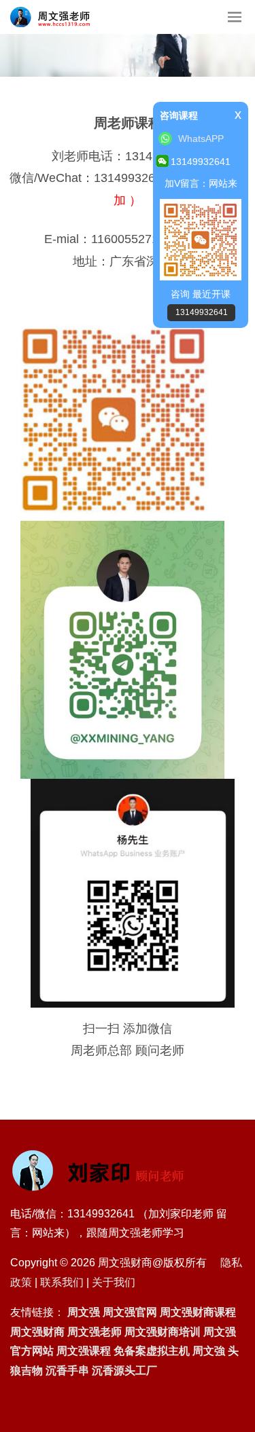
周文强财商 (37, 1332)
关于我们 (113, 1282)
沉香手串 (67, 1370)
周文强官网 (130, 1312)
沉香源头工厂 (124, 1370)
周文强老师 (94, 1332)
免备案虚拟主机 (152, 1351)
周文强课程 (83, 1351)
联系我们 (62, 1282)
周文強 (208, 1351)
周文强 (83, 1312)
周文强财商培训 (162, 1332)
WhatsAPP (201, 138)
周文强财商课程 (198, 1312)
